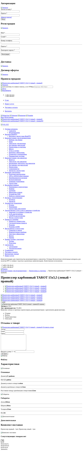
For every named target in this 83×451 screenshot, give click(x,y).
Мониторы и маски (15, 192)
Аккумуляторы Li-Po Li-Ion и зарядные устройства (22, 210)
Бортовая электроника (12, 172)
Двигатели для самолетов (18, 161)
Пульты (11, 205)
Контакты (8, 111)
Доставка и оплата (11, 107)
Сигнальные (13, 246)
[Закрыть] (4, 7)
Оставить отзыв (48, 327)
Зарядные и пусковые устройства (20, 212)
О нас (7, 100)
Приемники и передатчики (18, 187)
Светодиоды (9, 245)
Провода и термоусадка (17, 221)
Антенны (12, 190)
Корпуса (12, 160)
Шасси (11, 149)
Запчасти (12, 201)
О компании (9, 250)
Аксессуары (13, 183)
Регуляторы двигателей (17, 145)
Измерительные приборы (17, 232)
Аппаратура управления (13, 203)
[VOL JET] (5, 124)
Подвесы (12, 199)
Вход (2, 117)
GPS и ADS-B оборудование (19, 176)
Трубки (11, 241)
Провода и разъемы (11, 219)
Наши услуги (9, 104)
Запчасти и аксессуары (17, 170)
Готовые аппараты (11, 129)
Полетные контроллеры (17, 174)
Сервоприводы (14, 169)
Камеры (11, 189)
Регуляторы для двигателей (18, 165)
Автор (3, 329)
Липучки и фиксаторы (16, 234)
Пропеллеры (13, 167)
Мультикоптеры (14, 132)
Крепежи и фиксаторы (16, 152)
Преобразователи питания (18, 178)
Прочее (11, 237)
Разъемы (12, 225)
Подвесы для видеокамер (13, 198)
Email (3, 331)
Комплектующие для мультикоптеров (18, 138)
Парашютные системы (16, 156)
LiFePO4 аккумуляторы (17, 216)
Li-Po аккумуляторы (16, 214)
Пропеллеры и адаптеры (17, 147)
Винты (11, 236)
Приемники (13, 207)
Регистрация (9, 117)
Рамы (11, 141)
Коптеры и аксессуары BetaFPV (20, 136)
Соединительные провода (18, 223)
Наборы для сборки (15, 140)
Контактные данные (12, 254)
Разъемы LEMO (14, 227)
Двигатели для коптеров (17, 143)
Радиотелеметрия (15, 180)
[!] (3, 89)
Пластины (12, 243)
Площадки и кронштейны (18, 154)
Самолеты (12, 131)
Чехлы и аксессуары (16, 218)
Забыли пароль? (6, 17)
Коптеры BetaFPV (11, 134)
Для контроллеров (15, 248)
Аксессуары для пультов (17, 208)
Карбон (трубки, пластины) (14, 239)
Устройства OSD (14, 194)
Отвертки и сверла (15, 230)
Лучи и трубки (14, 151)
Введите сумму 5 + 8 (8, 351)
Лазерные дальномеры (16, 181)
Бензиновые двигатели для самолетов (22, 163)
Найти (9, 90)
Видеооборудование (12, 185)
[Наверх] (4, 269)
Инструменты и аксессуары (14, 228)
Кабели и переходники (17, 196)
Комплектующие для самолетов (16, 158)
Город (3, 333)
